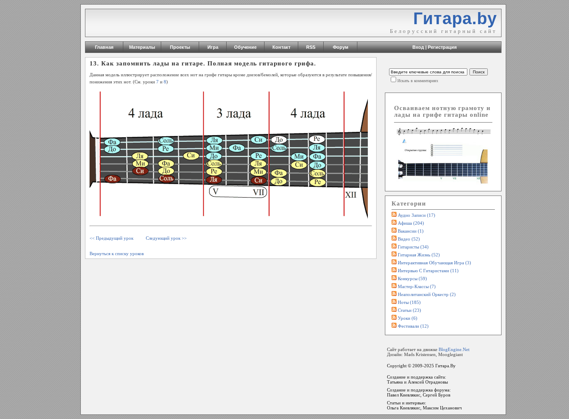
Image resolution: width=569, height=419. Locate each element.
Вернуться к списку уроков (117, 253)
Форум (340, 47)
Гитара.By (445, 365)
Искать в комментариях (417, 80)
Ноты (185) (409, 302)
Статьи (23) (409, 310)
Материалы (142, 47)
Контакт (281, 47)
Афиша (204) (411, 223)
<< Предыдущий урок (111, 238)
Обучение (245, 47)
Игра (212, 47)
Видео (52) (409, 238)
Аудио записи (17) (416, 215)
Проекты (180, 47)
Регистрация (442, 47)
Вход (418, 47)
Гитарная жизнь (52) (419, 254)
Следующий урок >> (166, 238)
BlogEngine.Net (454, 349)
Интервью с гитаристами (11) (428, 270)
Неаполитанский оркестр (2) (427, 294)
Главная (104, 47)
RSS (310, 47)
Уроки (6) (407, 318)
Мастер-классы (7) (417, 286)
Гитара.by (455, 18)
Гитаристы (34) (413, 246)
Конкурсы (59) (412, 278)
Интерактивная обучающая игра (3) (434, 262)
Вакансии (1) (411, 230)
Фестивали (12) (413, 326)
